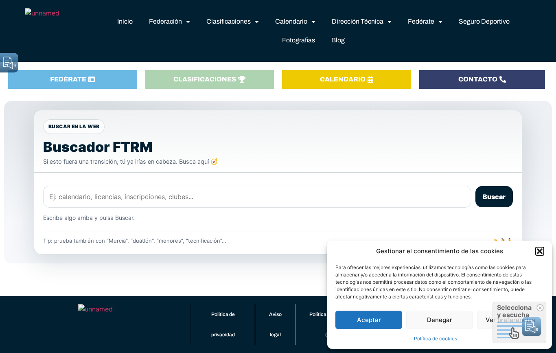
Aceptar (369, 320)
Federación (165, 21)
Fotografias (298, 40)
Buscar (494, 197)
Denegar (439, 320)
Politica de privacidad (223, 324)
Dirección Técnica (357, 21)
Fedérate (421, 21)
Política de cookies (435, 338)
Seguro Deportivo (484, 21)
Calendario (291, 21)
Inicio (125, 21)
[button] (540, 251)
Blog (338, 40)
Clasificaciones (228, 21)
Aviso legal (275, 324)
